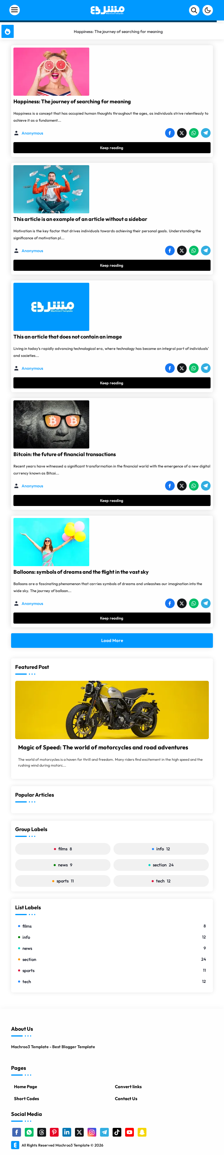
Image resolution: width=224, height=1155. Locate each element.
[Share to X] (181, 133)
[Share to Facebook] (169, 133)
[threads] (41, 1132)
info (163, 849)
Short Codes (26, 1098)
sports (65, 881)
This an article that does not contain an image (67, 336)
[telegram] (104, 1132)
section (163, 865)
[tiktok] (117, 1132)
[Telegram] (205, 133)
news (65, 865)
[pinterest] (54, 1132)
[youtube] (129, 1132)
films (65, 849)
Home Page (25, 1086)
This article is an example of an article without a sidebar (118, 31)
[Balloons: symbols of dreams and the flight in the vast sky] (51, 542)
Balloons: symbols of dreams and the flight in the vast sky (81, 571)
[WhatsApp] (193, 133)
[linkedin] (66, 1132)
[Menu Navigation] (36, 10)
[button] (207, 10)
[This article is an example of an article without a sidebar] (51, 189)
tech (163, 881)
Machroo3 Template (72, 1145)
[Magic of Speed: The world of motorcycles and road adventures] (112, 710)
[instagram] (92, 1132)
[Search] (194, 10)
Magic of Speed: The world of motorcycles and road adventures (103, 747)
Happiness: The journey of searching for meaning (72, 101)
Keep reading (111, 147)
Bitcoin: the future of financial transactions (64, 454)
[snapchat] (142, 1132)
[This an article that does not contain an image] (51, 307)
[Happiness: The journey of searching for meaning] (51, 72)
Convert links (128, 1086)
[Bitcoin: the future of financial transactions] (51, 424)
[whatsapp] (29, 1132)
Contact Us (126, 1098)
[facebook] (16, 1132)
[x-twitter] (79, 1132)
